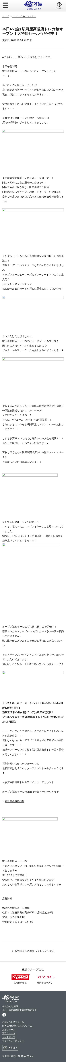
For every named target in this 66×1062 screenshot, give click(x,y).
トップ (5, 16)
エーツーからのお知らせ (24, 16)
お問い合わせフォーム (13, 1022)
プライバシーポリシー (13, 1040)
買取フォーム (8, 1033)
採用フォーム (8, 1029)
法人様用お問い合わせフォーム (17, 1025)
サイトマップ (8, 1037)
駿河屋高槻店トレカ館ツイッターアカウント (29, 782)
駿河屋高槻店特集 (14, 801)
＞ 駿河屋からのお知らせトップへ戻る (33, 951)
